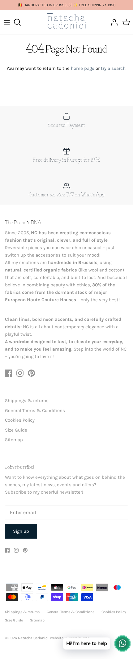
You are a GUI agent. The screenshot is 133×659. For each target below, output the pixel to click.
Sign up (21, 531)
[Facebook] (8, 373)
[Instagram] (20, 373)
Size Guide (16, 430)
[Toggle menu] (7, 22)
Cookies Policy (20, 420)
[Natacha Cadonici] (66, 22)
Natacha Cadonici (33, 638)
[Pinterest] (31, 373)
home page (82, 68)
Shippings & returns (27, 400)
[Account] (112, 22)
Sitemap (14, 439)
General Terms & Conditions (35, 410)
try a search (113, 68)
